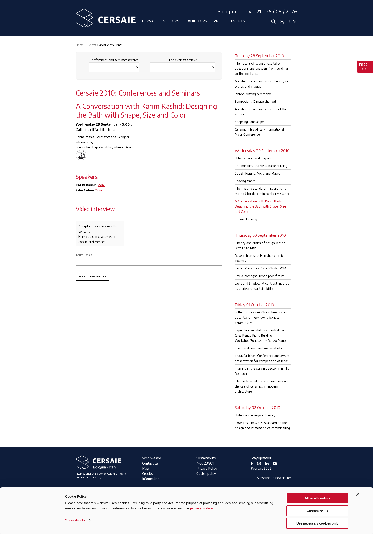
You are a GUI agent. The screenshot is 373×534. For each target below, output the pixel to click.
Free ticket (365, 67)
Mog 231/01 (205, 463)
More (101, 185)
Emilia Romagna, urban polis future (259, 276)
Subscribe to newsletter (274, 478)
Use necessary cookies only (317, 523)
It (290, 22)
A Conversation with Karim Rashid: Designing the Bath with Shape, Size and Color (260, 206)
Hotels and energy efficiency (255, 415)
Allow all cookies (317, 498)
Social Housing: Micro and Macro (257, 173)
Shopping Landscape (249, 122)
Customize (315, 511)
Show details (75, 520)
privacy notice (201, 508)
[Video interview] (82, 155)
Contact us (150, 463)
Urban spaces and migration (254, 158)
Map (145, 468)
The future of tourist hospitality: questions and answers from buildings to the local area (262, 68)
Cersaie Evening (246, 219)
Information (150, 479)
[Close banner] (357, 494)
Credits (147, 473)
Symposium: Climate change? (256, 101)
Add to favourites (92, 276)
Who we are (151, 458)
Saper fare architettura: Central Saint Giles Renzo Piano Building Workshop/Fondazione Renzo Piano (261, 335)
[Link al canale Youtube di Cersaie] (276, 463)
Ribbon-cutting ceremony (253, 94)
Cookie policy (206, 473)
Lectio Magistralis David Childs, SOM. (261, 268)
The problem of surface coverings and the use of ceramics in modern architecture (262, 386)
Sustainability (206, 458)
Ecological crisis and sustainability (258, 348)
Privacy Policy (206, 468)
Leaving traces (245, 181)
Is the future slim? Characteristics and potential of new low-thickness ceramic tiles (261, 317)
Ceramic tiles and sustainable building (261, 166)
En (294, 22)
